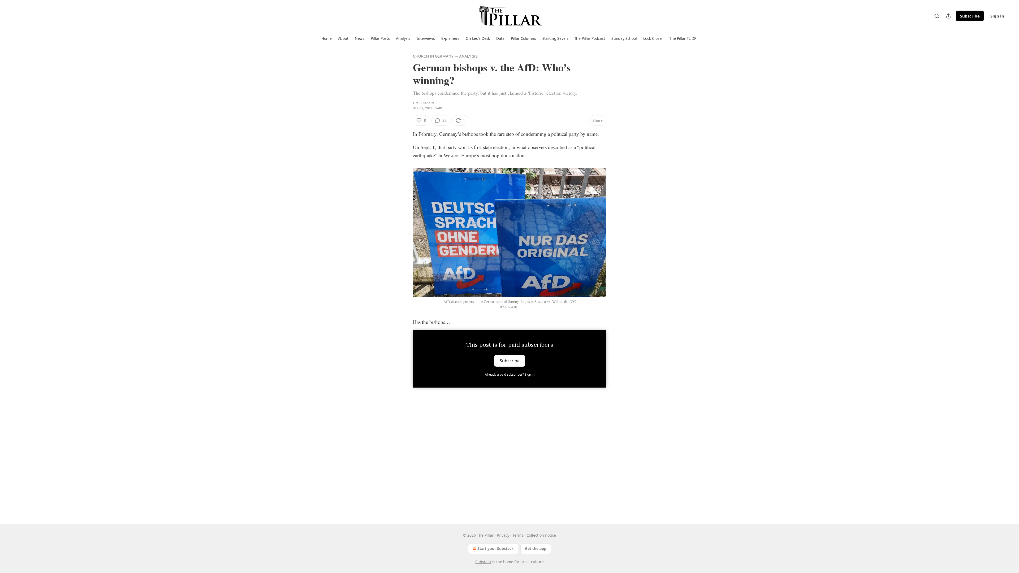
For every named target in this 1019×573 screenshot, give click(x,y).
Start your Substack (495, 548)
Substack (483, 561)
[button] (326, 38)
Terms (517, 535)
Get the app (535, 548)
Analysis (468, 56)
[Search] (936, 16)
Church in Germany (433, 56)
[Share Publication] (948, 16)
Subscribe (970, 16)
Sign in (997, 16)
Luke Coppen (423, 103)
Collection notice (541, 535)
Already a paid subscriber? (509, 374)
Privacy (503, 535)
